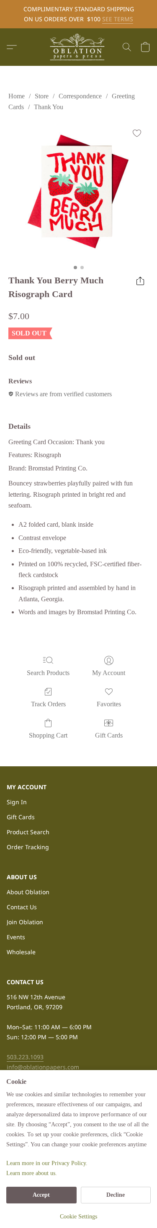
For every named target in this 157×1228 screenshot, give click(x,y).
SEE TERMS (117, 19)
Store (42, 96)
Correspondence (80, 96)
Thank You (48, 106)
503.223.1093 (25, 1057)
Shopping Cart (48, 735)
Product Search (28, 832)
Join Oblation (25, 922)
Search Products (48, 672)
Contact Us (22, 907)
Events (16, 937)
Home (16, 96)
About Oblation (28, 892)
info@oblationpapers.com (43, 1067)
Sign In (17, 802)
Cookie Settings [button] (78, 1216)
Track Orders (48, 704)
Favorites (109, 704)
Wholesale (21, 952)
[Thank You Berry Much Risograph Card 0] (78, 191)
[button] (78, 47)
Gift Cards (109, 735)
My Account (108, 672)
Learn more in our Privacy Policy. (47, 1163)
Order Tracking (28, 847)
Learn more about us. (31, 1173)
